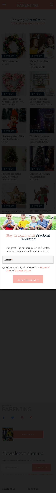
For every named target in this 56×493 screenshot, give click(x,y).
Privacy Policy (23, 270)
